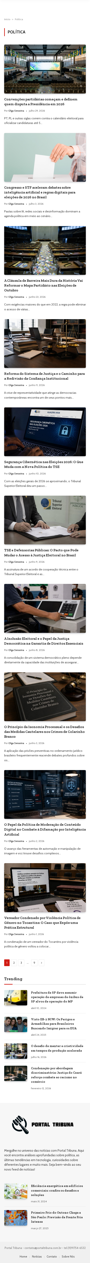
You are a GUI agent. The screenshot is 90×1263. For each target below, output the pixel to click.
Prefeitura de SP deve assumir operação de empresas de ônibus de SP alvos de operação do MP (57, 997)
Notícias (37, 1256)
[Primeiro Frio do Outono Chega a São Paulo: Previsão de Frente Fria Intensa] (15, 1217)
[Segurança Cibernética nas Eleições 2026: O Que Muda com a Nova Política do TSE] (45, 431)
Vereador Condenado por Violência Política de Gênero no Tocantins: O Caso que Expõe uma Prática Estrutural (42, 923)
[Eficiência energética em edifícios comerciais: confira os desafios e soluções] (15, 1191)
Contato (52, 1256)
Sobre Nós (68, 1256)
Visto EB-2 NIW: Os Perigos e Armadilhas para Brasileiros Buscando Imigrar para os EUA (54, 1023)
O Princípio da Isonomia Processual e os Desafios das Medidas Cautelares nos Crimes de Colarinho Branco (44, 732)
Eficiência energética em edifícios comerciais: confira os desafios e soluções (57, 1190)
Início (7, 19)
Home (23, 1256)
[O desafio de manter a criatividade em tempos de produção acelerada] (15, 1051)
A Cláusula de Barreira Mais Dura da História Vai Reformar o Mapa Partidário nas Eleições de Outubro (43, 285)
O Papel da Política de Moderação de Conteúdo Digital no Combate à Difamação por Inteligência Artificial (45, 829)
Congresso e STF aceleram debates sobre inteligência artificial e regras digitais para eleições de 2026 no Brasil (39, 192)
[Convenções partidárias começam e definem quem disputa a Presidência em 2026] (45, 69)
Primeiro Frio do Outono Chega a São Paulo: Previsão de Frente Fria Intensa (57, 1217)
